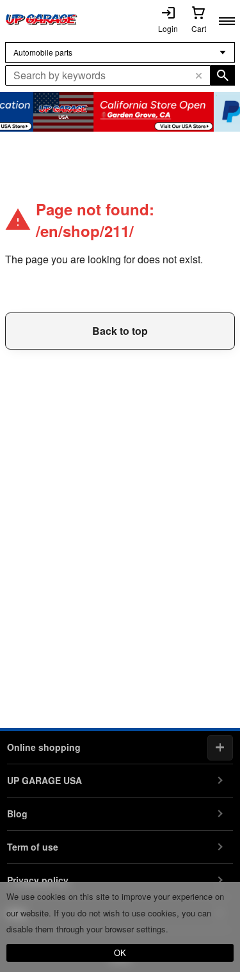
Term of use (32, 846)
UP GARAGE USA (44, 780)
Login (168, 28)
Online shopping (44, 747)
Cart (198, 28)
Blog (17, 813)
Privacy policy (37, 880)
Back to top (120, 330)
